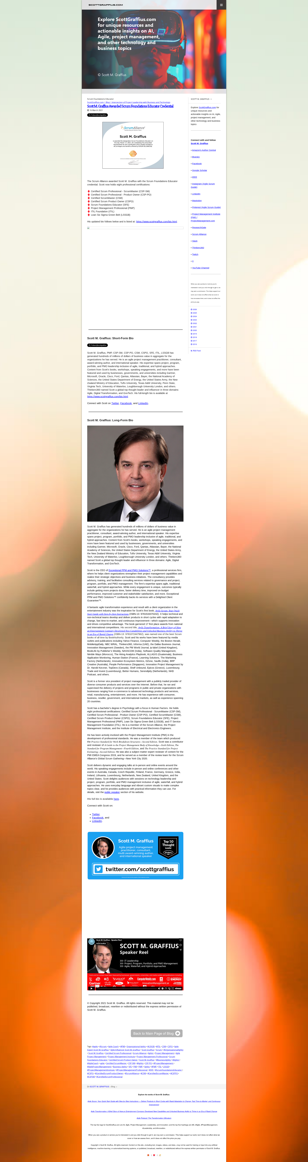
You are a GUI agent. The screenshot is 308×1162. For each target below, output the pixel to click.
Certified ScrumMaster (116, 1063)
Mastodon (197, 200)
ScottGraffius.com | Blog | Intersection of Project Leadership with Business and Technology (128, 102)
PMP (140, 1066)
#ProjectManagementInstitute (101, 1070)
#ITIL (158, 1046)
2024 (195, 316)
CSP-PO (148, 1063)
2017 (195, 340)
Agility (147, 1066)
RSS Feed (197, 350)
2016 (195, 344)
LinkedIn (143, 403)
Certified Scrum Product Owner (123, 1060)
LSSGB (166, 1066)
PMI (135, 1066)
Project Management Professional (152, 1056)
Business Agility (120, 1066)
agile (102, 1063)
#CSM (143, 1073)
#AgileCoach (92, 1063)
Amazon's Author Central (204, 150)
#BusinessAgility (163, 1060)
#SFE (151, 1070)
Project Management (164, 1053)
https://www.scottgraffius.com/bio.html (156, 221)
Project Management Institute (121, 1056)
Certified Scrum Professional (118, 1053)
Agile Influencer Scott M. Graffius (125, 1050)
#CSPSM (91, 1076)
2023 (195, 320)
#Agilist (176, 1060)
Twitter (115, 403)
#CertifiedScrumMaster (158, 1073)
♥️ (154, 1155)
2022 (195, 323)
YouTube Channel (200, 268)
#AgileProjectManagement (99, 1066)
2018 (195, 337)
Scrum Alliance (140, 1053)
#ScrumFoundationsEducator (168, 1070)
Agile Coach (113, 1046)
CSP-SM (131, 1063)
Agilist (151, 1053)
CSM (164, 1046)
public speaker (112, 792)
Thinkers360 (198, 248)
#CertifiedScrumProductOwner (109, 1073)
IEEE (194, 177)
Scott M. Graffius (96, 1053)
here (116, 798)
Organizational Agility (136, 1046)
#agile (95, 1046)
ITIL (160, 1066)
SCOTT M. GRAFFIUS (99, 1086)
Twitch (195, 254)
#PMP (154, 1066)
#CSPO (90, 1073)
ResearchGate (199, 227)
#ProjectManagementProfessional (132, 1070)
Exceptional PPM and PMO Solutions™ (130, 570)
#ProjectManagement (163, 1063)
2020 (195, 330)
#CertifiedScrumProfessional (109, 1076)
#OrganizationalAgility (173, 1050)
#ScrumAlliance (132, 1073)
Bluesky (196, 157)
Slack (194, 241)
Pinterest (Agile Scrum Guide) (206, 207)
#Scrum (103, 1046)
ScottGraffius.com (207, 107)
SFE (130, 1066)
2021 (195, 327)
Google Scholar (199, 170)
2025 (195, 313)
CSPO (170, 1046)
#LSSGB (151, 1046)
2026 (195, 309)
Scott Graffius (148, 1050)
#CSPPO (174, 1073)
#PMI (122, 1046)
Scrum (159, 1050)
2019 (195, 333)
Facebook (126, 403)
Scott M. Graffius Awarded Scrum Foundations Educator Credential (130, 106)
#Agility (140, 1063)
